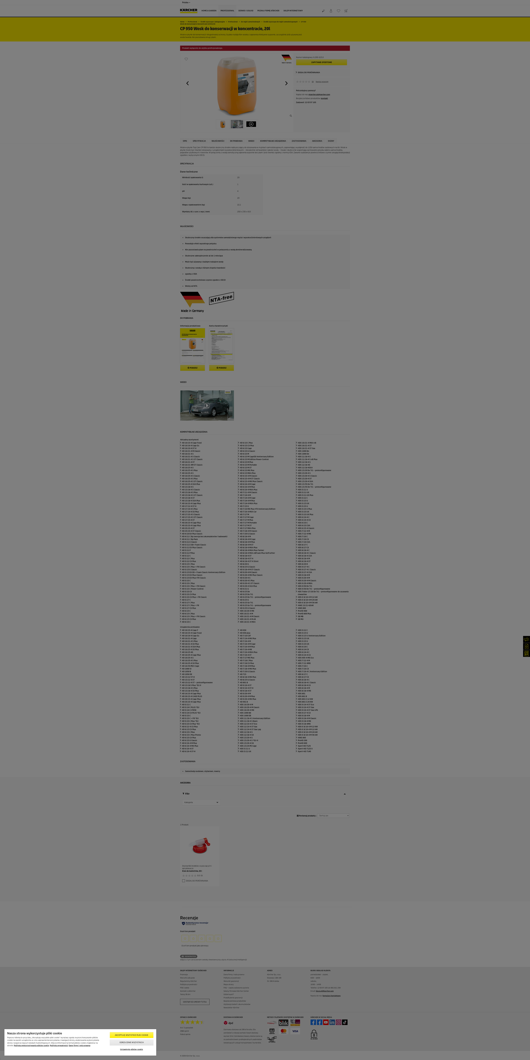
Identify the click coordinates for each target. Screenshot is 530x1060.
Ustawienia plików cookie (131, 1049)
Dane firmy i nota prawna (79, 1045)
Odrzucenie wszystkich (132, 1042)
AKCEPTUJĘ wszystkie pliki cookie (131, 1035)
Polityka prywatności (59, 1045)
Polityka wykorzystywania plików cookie (31, 1045)
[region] (80, 1042)
